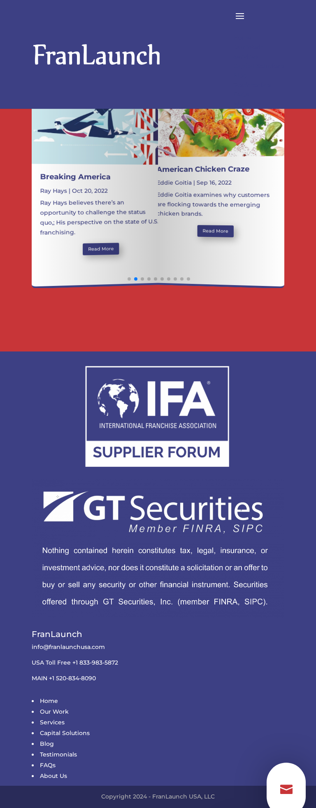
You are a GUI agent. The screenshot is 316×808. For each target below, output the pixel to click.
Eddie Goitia (174, 182)
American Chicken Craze (203, 169)
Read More (101, 249)
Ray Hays (53, 190)
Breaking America (75, 176)
